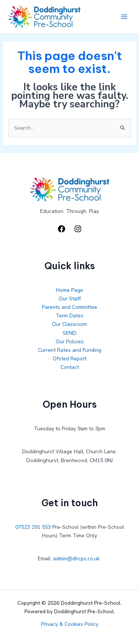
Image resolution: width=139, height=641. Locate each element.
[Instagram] (78, 229)
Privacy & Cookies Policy (69, 624)
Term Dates (69, 315)
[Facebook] (61, 229)
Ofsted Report (69, 358)
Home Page (69, 290)
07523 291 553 (33, 527)
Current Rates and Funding (69, 350)
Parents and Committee (69, 307)
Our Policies (70, 341)
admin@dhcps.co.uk (76, 558)
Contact (69, 367)
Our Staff (70, 298)
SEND (69, 333)
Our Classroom (69, 324)
